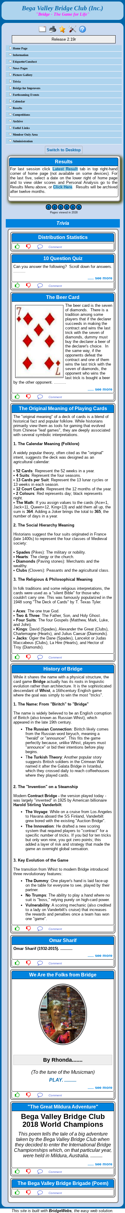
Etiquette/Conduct (24, 61)
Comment (55, 247)
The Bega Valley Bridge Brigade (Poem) (63, 1183)
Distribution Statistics (63, 237)
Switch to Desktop (64, 150)
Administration (22, 141)
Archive (17, 121)
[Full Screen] (44, 29)
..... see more (100, 278)
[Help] (84, 29)
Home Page (19, 48)
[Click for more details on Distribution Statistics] (63, 242)
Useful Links (21, 128)
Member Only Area (25, 134)
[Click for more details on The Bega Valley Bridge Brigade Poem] (63, 1188)
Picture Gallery (22, 75)
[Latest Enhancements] (64, 29)
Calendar (18, 101)
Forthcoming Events (25, 94)
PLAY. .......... (62, 1080)
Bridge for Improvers (26, 88)
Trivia (16, 81)
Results (17, 108)
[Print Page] (54, 29)
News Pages (20, 68)
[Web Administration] (74, 29)
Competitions (21, 114)
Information (20, 55)
